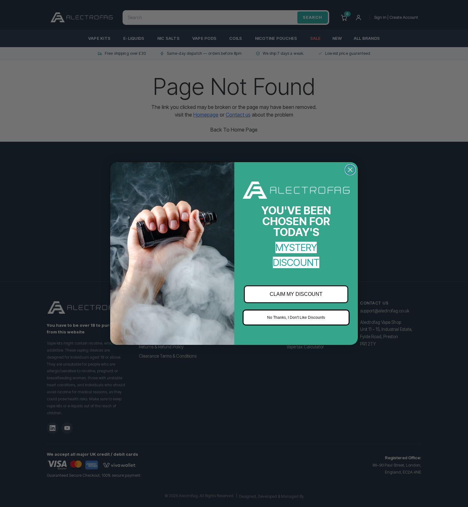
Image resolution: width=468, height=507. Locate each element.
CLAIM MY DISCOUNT (296, 294)
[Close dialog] (350, 170)
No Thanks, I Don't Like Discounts (296, 317)
